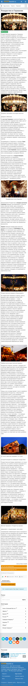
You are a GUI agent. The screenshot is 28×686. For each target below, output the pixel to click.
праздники (10, 573)
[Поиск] (21, 1)
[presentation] (3, 656)
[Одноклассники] (10, 638)
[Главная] (1, 5)
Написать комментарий (8, 584)
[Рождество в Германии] (14, 21)
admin (21, 576)
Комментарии (5, 580)
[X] (17, 638)
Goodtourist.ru (4, 684)
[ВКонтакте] (6, 638)
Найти (24, 599)
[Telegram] (13, 638)
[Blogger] (14, 642)
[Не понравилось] (5, 576)
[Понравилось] (2, 576)
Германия (5, 31)
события (4, 573)
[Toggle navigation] (25, 2)
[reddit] (17, 642)
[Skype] (10, 642)
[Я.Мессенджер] (3, 638)
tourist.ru (10, 1)
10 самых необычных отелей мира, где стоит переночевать (18, 655)
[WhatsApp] (21, 638)
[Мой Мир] (24, 638)
